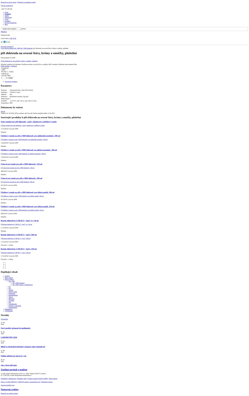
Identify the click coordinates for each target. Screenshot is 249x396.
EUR (14, 38)
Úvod (2, 48)
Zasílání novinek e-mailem (14, 369)
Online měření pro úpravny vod (13, 356)
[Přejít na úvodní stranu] (7, 6)
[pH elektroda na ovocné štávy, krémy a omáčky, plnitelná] (19, 61)
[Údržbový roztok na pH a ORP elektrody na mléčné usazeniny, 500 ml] (23, 154)
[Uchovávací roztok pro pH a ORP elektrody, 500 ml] (17, 182)
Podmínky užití (21, 378)
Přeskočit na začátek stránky (9, 393)
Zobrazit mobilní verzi (7, 385)
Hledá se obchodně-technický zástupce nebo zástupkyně (23, 347)
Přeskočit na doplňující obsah (27, 2)
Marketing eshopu (47, 382)
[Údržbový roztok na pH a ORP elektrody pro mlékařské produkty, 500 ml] (24, 139)
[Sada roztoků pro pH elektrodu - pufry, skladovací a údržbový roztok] (23, 125)
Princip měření (9, 48)
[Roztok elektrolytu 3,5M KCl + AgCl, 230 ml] (15, 253)
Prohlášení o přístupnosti (8, 378)
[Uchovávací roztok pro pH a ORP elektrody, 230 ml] (17, 168)
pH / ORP (17, 48)
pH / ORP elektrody (27, 48)
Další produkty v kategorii (9, 66)
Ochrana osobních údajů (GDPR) (37, 378)
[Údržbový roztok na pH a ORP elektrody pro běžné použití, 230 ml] (22, 210)
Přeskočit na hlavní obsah (8, 2)
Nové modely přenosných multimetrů (15, 328)
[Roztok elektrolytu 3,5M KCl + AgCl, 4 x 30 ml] (16, 224)
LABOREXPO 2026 (9, 337)
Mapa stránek (53, 378)
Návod (3, 111)
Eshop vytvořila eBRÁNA (9, 382)
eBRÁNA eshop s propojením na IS (29, 382)
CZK (11, 38)
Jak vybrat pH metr (9, 365)
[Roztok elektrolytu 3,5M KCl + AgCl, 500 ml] (15, 238)
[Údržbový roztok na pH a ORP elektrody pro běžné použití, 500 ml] (22, 196)
